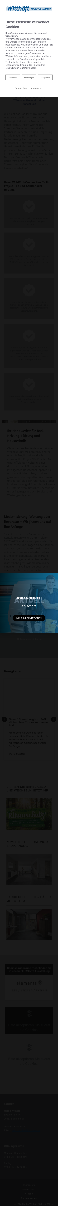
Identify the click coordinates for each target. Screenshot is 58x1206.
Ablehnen (13, 77)
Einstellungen (29, 77)
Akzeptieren (45, 77)
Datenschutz (21, 88)
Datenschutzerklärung (16, 64)
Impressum (36, 88)
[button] (29, 618)
